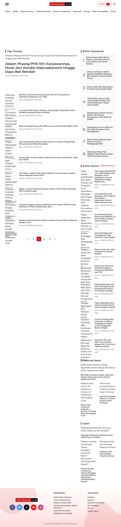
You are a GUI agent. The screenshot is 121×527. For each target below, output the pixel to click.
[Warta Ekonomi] (60, 4)
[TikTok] (26, 507)
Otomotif (77, 11)
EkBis (15, 11)
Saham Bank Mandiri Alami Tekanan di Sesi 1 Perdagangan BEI (99, 141)
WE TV (90, 508)
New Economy (27, 11)
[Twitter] (19, 507)
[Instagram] (41, 507)
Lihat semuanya (107, 166)
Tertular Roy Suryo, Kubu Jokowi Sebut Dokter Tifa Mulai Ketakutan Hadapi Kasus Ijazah (98, 101)
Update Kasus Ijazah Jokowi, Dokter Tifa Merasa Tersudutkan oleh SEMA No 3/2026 (100, 116)
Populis (90, 500)
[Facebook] (12, 507)
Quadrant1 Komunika (96, 503)
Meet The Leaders (100, 11)
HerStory (91, 497)
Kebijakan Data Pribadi (63, 513)
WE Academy (93, 505)
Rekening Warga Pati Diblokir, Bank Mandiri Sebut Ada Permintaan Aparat (100, 154)
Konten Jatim (93, 511)
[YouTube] (34, 507)
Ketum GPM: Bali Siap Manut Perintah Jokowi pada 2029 (100, 88)
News (7, 11)
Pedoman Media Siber (62, 503)
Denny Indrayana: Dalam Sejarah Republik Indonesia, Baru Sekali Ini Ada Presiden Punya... (99, 75)
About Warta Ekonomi (62, 497)
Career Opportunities (62, 500)
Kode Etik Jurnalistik (62, 511)
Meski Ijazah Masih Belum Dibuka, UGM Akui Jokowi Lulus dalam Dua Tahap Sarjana (98, 60)
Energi (87, 11)
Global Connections (61, 11)
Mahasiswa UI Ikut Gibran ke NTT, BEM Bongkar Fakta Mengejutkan (100, 129)
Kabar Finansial (43, 11)
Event (113, 11)
